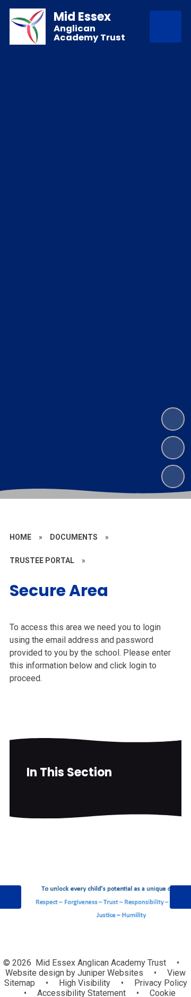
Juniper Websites (109, 973)
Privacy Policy (160, 983)
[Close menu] (165, 27)
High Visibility (84, 983)
